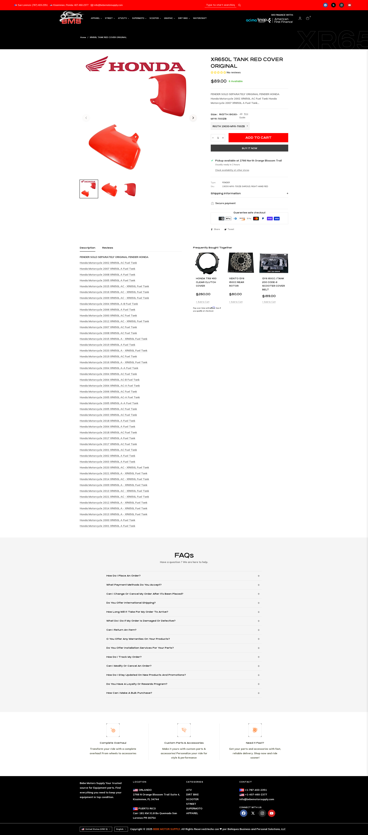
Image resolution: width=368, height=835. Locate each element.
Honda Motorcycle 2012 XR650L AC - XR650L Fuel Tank (114, 321)
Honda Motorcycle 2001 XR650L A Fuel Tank (107, 526)
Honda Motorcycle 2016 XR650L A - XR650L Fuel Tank (113, 362)
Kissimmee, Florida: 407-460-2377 (71, 5)
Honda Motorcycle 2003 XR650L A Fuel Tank (107, 461)
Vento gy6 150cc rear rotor (236, 282)
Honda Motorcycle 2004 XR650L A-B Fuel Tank (109, 303)
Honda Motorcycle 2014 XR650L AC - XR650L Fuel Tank (114, 479)
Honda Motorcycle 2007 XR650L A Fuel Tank (107, 268)
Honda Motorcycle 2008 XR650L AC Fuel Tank (108, 333)
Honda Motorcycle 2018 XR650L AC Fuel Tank (108, 432)
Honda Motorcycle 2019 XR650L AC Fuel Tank (108, 356)
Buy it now (249, 148)
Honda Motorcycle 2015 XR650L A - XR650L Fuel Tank (113, 338)
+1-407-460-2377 (256, 794)
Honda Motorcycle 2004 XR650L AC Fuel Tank (108, 374)
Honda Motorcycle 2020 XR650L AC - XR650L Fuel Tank (114, 467)
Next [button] (193, 118)
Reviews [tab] (107, 247)
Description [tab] (87, 247)
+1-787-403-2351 (256, 790)
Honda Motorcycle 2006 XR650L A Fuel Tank (107, 309)
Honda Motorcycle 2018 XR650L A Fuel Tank (107, 420)
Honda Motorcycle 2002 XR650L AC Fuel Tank (108, 262)
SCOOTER (192, 799)
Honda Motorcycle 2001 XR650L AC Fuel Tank (108, 449)
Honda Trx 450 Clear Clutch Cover (206, 282)
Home (83, 37)
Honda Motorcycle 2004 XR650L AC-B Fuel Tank (110, 379)
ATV (189, 790)
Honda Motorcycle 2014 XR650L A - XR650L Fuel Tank (113, 508)
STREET (191, 803)
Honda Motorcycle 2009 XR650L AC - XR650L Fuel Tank (114, 298)
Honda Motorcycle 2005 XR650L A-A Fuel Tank (109, 403)
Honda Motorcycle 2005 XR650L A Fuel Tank (107, 280)
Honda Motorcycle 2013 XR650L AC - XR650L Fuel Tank (114, 491)
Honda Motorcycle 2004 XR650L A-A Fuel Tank (109, 368)
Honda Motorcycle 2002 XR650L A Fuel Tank (107, 455)
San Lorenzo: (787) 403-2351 (33, 5)
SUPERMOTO (194, 808)
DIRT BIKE (192, 794)
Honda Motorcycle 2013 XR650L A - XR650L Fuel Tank (113, 514)
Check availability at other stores (232, 170)
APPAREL (192, 813)
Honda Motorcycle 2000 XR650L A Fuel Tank (107, 520)
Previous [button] (86, 118)
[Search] (239, 5)
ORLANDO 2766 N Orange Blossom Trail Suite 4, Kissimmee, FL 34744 (156, 794)
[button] (218, 72)
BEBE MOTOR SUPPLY (166, 829)
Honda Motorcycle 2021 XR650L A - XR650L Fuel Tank (113, 473)
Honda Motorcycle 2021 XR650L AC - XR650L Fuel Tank (114, 496)
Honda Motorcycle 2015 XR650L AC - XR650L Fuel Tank (114, 286)
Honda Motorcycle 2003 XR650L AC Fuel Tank (108, 414)
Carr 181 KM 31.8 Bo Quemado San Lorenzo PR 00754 (155, 813)
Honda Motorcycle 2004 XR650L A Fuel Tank (107, 426)
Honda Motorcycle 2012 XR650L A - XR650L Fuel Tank (113, 502)
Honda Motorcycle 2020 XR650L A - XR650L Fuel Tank (113, 350)
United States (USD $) (96, 829)
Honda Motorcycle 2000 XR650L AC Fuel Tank (108, 315)
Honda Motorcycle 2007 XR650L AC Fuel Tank (108, 327)
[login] (300, 18)
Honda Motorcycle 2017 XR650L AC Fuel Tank (108, 444)
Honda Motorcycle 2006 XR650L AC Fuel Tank (108, 391)
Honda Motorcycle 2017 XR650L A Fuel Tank (107, 438)
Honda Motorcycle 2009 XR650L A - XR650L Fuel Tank (113, 485)
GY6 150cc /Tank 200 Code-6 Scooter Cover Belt (273, 284)
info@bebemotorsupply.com (108, 5)
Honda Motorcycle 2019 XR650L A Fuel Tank (107, 344)
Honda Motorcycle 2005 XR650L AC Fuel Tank (108, 409)
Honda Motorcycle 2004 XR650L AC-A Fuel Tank (110, 385)
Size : (224, 116)
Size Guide (243, 116)
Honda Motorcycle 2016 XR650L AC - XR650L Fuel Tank (114, 292)
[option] (140, 116)
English (119, 829)
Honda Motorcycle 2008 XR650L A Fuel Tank (107, 274)
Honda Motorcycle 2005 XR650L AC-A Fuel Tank (110, 397)
